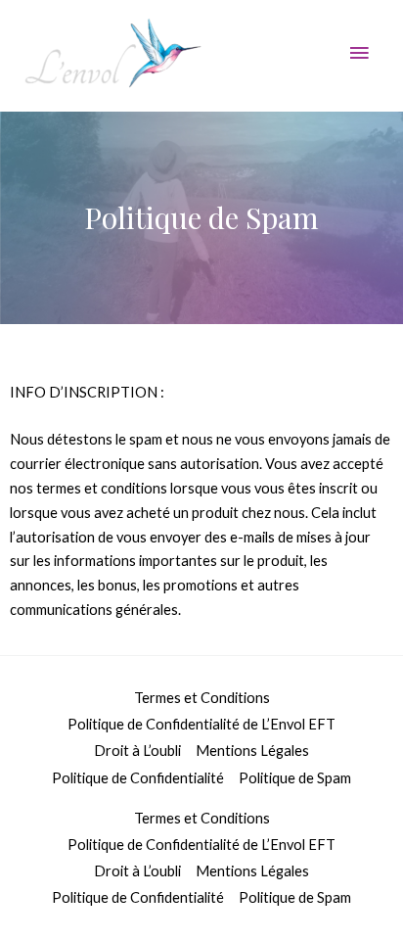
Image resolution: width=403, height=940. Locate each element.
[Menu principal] (359, 53)
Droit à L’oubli (137, 750)
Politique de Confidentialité (138, 778)
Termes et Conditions (202, 697)
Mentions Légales (252, 750)
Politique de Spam (295, 778)
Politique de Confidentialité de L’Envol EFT (201, 724)
